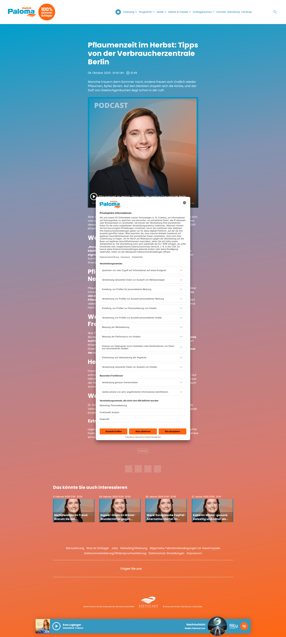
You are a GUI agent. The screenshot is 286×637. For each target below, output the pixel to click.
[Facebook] (257, 12)
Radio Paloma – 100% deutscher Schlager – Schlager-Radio (118, 12)
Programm (145, 12)
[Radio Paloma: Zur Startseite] (22, 12)
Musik (160, 12)
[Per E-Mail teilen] (157, 468)
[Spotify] (269, 12)
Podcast (143, 450)
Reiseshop (233, 12)
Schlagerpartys (202, 12)
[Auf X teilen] (138, 468)
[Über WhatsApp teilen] (147, 468)
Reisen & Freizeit (178, 12)
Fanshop (246, 12)
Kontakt (221, 12)
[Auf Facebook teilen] (128, 468)
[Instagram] (263, 12)
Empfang (128, 12)
